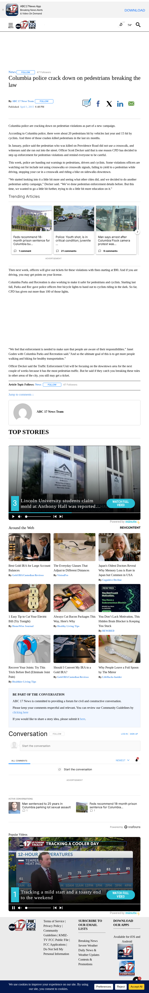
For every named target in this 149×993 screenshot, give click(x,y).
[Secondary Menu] (14, 24)
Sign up (134, 734)
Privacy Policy (52, 926)
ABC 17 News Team (23, 101)
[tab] (19, 760)
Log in (124, 734)
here (82, 719)
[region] (74, 780)
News (38, 384)
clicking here (20, 712)
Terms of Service (53, 921)
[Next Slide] (137, 231)
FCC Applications (54, 944)
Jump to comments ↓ (21, 394)
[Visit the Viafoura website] (132, 827)
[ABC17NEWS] (30, 24)
